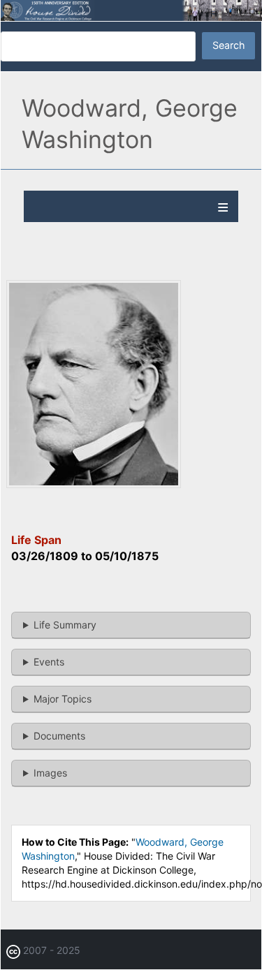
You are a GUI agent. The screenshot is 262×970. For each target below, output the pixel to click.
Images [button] (50, 773)
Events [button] (49, 662)
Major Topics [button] (63, 699)
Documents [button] (59, 736)
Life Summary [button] (65, 625)
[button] (93, 484)
